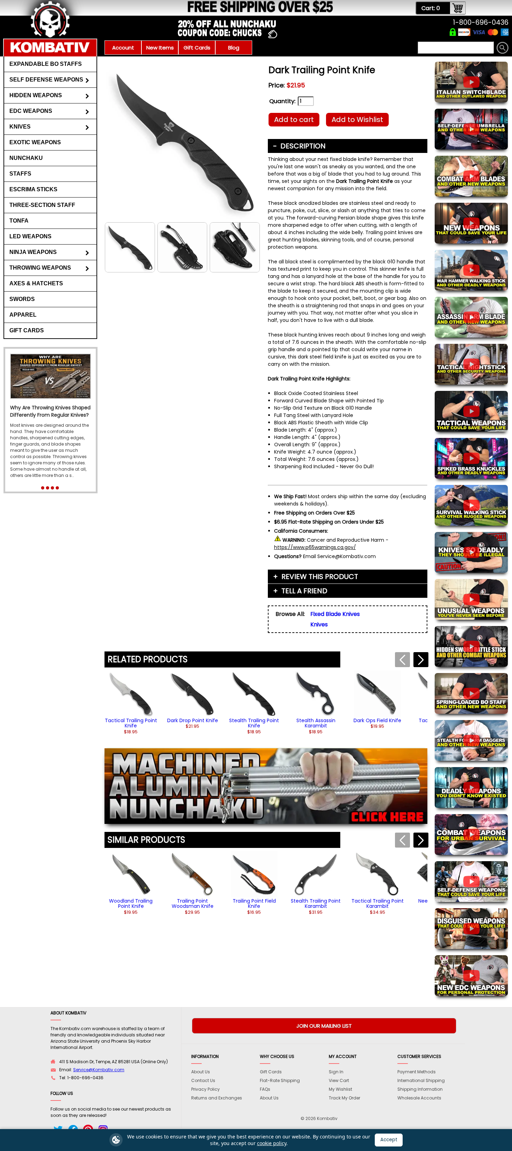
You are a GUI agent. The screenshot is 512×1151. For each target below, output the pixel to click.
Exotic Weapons (35, 142)
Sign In (336, 1072)
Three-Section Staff (42, 205)
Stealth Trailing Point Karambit (316, 903)
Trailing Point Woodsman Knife (193, 903)
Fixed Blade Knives (335, 614)
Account (123, 47)
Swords (22, 299)
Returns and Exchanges (216, 1098)
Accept (388, 1139)
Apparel (23, 315)
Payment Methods (416, 1072)
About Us (200, 1072)
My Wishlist (340, 1089)
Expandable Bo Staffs (45, 64)
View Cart (339, 1080)
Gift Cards (197, 47)
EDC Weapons (30, 111)
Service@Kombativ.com (98, 1070)
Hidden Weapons (35, 95)
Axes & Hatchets (36, 283)
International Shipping (421, 1080)
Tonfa (19, 221)
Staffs (20, 174)
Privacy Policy (205, 1089)
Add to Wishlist (357, 119)
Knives (20, 127)
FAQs (265, 1089)
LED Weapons (30, 236)
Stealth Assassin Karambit (315, 723)
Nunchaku (26, 158)
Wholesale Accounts (419, 1098)
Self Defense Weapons (46, 80)
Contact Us (203, 1080)
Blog (233, 47)
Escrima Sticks (33, 189)
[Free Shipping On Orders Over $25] (190, 12)
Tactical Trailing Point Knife (131, 723)
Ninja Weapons (33, 252)
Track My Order (344, 1098)
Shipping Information (420, 1089)
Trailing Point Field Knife (254, 903)
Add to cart (294, 119)
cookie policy (271, 1143)
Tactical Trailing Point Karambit (377, 903)
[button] (420, 659)
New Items (160, 47)
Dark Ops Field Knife (377, 720)
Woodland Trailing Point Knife (131, 903)
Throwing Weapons (40, 268)
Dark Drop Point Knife (192, 720)
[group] (130, 702)
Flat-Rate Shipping (280, 1080)
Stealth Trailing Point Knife (254, 723)
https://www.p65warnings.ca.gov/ (315, 547)
